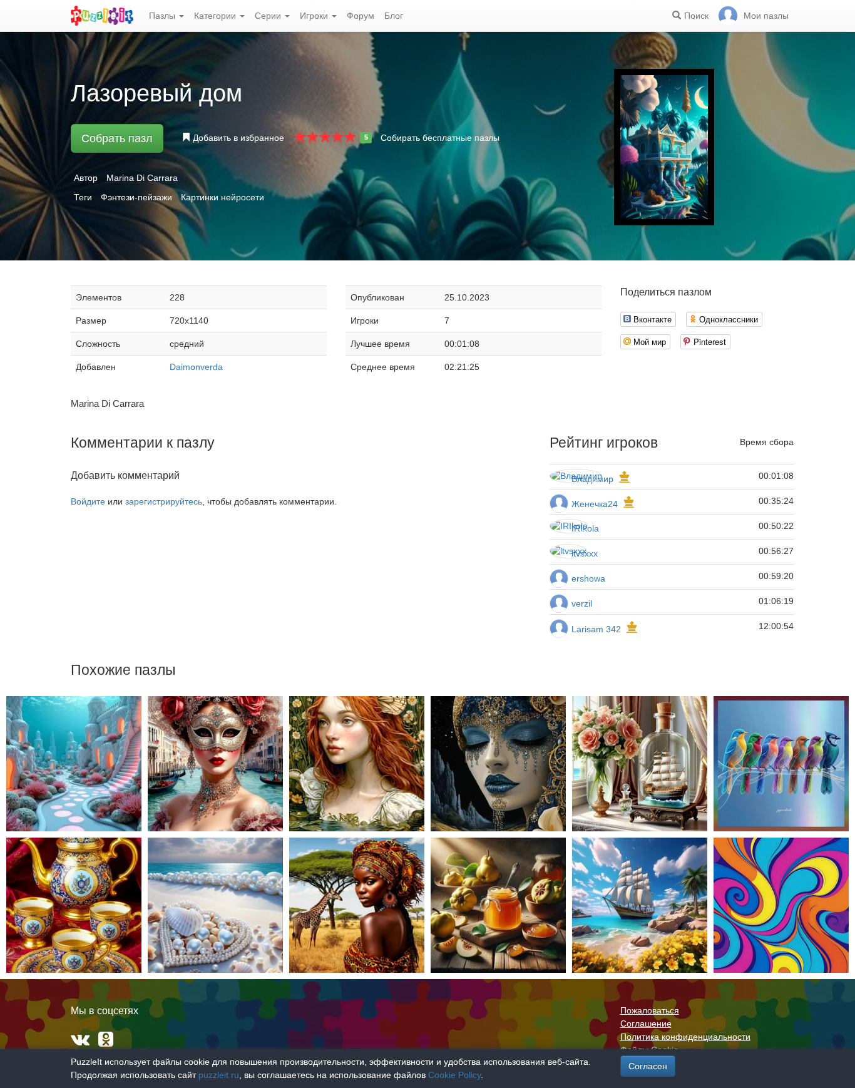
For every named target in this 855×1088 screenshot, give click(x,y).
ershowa (588, 578)
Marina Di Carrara (142, 178)
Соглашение (646, 1024)
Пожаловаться (649, 1010)
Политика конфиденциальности (685, 1037)
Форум (360, 16)
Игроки (315, 16)
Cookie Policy (454, 1075)
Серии (269, 16)
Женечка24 (594, 504)
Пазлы (163, 16)
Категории (216, 16)
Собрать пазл (117, 138)
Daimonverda (196, 367)
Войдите (88, 501)
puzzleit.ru (218, 1075)
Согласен (647, 1066)
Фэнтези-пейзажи (136, 197)
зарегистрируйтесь (163, 501)
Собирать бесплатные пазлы (440, 138)
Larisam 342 (596, 629)
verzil (581, 603)
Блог (393, 16)
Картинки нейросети (222, 197)
